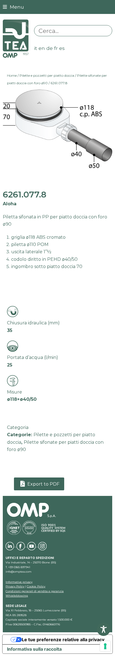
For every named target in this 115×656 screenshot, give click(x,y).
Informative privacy (19, 582)
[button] (13, 7)
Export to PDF (42, 484)
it (35, 48)
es (62, 48)
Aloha (9, 203)
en (42, 48)
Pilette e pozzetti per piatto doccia (47, 75)
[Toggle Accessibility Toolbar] (103, 629)
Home (12, 75)
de (49, 48)
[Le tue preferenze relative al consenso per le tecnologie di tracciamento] (105, 646)
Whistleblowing (17, 595)
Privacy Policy (15, 586)
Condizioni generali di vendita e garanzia (35, 591)
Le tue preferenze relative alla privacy (63, 639)
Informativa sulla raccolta (34, 649)
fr (56, 48)
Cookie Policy (36, 586)
